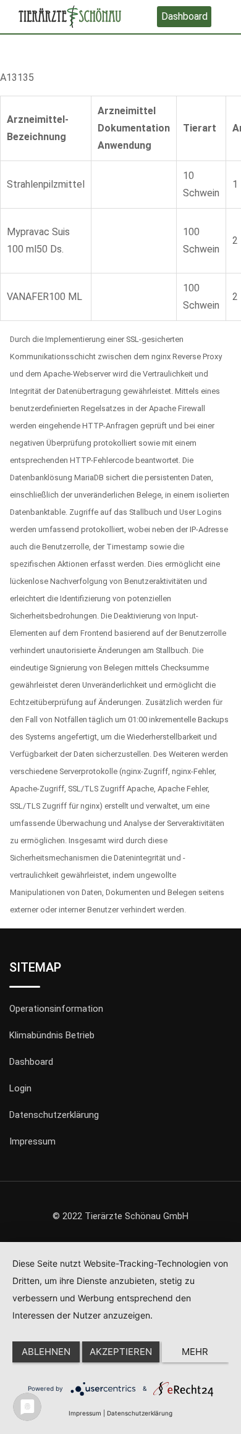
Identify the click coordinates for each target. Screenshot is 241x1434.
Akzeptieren (121, 1351)
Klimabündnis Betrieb (52, 1035)
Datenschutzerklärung (54, 1114)
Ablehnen (46, 1351)
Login (20, 1088)
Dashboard (184, 16)
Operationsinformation (56, 1008)
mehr (195, 1351)
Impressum (32, 1141)
